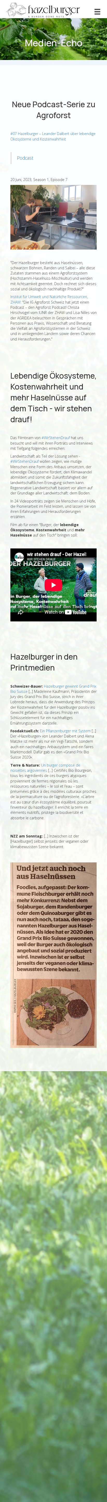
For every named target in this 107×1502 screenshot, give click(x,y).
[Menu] (97, 11)
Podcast (25, 158)
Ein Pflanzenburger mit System (65, 730)
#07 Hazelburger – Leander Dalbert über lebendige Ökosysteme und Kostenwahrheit (53, 136)
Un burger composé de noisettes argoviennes (45, 768)
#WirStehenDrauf (56, 437)
